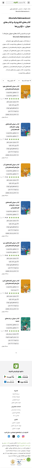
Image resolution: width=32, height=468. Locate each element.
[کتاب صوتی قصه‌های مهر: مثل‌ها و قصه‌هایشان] (25, 91)
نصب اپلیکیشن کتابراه (23, 443)
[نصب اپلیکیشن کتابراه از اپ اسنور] (22, 382)
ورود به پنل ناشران (16, 425)
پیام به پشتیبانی (16, 410)
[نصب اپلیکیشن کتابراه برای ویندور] (9, 382)
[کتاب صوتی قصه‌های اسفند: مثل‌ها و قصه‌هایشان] (25, 208)
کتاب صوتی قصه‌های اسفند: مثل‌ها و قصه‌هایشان (12, 205)
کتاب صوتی (6, 443)
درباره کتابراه (16, 394)
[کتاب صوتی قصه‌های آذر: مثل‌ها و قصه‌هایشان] (25, 170)
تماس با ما (16, 415)
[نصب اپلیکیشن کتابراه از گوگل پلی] (9, 377)
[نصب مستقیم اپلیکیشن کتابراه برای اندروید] (22, 377)
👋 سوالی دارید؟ (21, 459)
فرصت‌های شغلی (16, 402)
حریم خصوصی (16, 400)
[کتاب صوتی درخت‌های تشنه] (25, 324)
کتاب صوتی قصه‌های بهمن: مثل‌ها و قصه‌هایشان (12, 127)
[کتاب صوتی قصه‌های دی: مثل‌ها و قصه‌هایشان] (25, 248)
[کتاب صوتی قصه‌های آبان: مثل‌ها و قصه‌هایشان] (25, 286)
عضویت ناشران (16, 423)
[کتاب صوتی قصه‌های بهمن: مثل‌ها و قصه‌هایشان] (25, 129)
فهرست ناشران (16, 428)
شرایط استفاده (16, 397)
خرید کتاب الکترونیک (24, 445)
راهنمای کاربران (16, 413)
